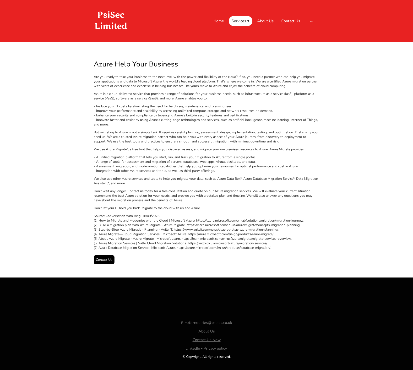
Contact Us (104, 259)
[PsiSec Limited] (111, 36)
